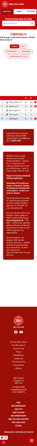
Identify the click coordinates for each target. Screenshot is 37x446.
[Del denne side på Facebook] (2, 438)
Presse (18, 352)
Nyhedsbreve (18, 355)
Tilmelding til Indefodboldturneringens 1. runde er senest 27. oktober (18, 190)
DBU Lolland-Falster (18, 419)
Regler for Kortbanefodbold (18, 176)
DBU (18, 403)
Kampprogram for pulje (18, 56)
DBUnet (18, 368)
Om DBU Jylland (18, 345)
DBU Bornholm (18, 406)
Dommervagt (18, 349)
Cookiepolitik (18, 365)
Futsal (18, 426)
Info (23, 46)
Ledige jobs (18, 359)
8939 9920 (16, 141)
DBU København (18, 416)
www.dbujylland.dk (14, 220)
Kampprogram (11, 51)
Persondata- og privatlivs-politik (18, 432)
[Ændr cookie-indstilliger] (3, 442)
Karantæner (26, 51)
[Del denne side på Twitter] (5, 438)
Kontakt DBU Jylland (18, 342)
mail (24, 138)
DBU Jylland (18, 413)
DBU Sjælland (18, 422)
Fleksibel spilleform (14, 178)
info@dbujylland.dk (18, 390)
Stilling (14, 46)
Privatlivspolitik (18, 362)
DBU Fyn (18, 409)
